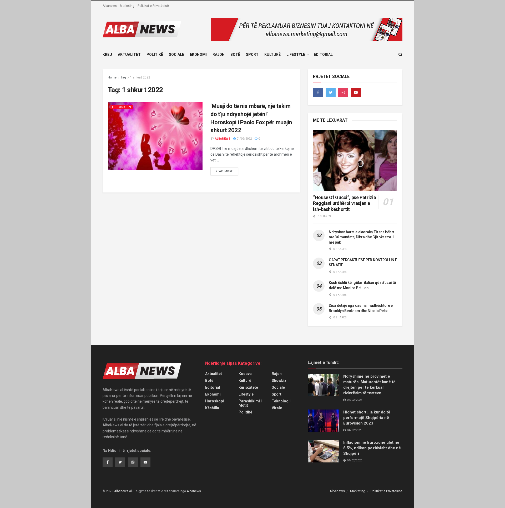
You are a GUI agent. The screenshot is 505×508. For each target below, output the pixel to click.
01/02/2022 (244, 138)
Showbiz (279, 380)
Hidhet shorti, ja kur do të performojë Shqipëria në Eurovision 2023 (366, 418)
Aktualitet (129, 54)
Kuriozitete (248, 387)
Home (112, 77)
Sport (252, 54)
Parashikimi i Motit (250, 403)
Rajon (219, 54)
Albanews (110, 6)
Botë (235, 54)
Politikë (155, 54)
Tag (123, 77)
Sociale (176, 54)
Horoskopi (121, 107)
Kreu (107, 54)
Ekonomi (198, 54)
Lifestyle (295, 54)
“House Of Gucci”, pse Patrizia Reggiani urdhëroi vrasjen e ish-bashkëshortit (344, 203)
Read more (224, 171)
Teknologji (281, 401)
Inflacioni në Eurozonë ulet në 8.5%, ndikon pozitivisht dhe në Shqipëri (372, 448)
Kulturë (272, 54)
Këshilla (212, 408)
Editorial (323, 54)
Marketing (127, 6)
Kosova (245, 374)
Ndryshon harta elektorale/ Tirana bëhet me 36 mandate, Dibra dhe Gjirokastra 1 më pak (361, 237)
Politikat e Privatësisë (153, 6)
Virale (277, 408)
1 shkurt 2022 (140, 77)
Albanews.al (123, 491)
